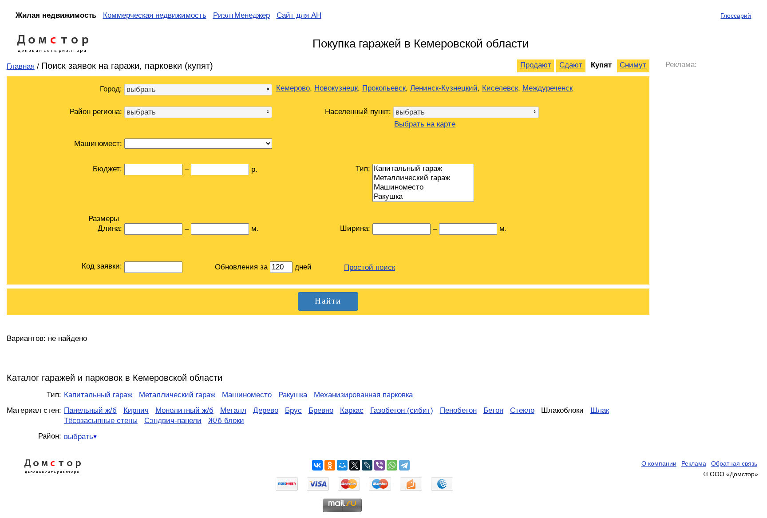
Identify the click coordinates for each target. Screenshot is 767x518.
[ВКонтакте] (317, 465)
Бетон (493, 410)
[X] (354, 465)
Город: (111, 89)
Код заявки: (102, 266)
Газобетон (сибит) (401, 410)
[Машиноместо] (423, 187)
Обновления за (242, 267)
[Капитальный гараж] (423, 169)
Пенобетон (458, 410)
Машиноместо (247, 395)
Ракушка (292, 395)
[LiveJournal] (367, 465)
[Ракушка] (423, 197)
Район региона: (96, 111)
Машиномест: (98, 143)
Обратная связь (734, 463)
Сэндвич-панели (173, 420)
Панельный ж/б (90, 410)
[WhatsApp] (392, 465)
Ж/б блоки (226, 420)
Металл (233, 410)
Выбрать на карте (424, 124)
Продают (535, 65)
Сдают (570, 65)
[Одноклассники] (329, 465)
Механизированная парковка (363, 395)
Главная (21, 66)
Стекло (522, 410)
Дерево (265, 410)
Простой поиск (369, 267)
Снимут (633, 65)
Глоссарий (735, 15)
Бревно (320, 410)
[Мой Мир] (342, 465)
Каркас (352, 410)
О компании (658, 463)
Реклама (693, 463)
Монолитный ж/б (184, 410)
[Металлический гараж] (423, 178)
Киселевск (500, 88)
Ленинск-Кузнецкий (444, 88)
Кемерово (293, 88)
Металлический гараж (177, 395)
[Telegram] (404, 465)
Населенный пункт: (358, 111)
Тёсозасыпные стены (101, 420)
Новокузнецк (336, 88)
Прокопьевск (384, 88)
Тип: (363, 169)
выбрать (78, 436)
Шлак (599, 410)
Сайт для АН (299, 15)
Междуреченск (547, 88)
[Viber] (379, 465)
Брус (293, 410)
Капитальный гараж (98, 395)
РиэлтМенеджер (241, 15)
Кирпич (136, 410)
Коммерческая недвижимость (154, 15)
